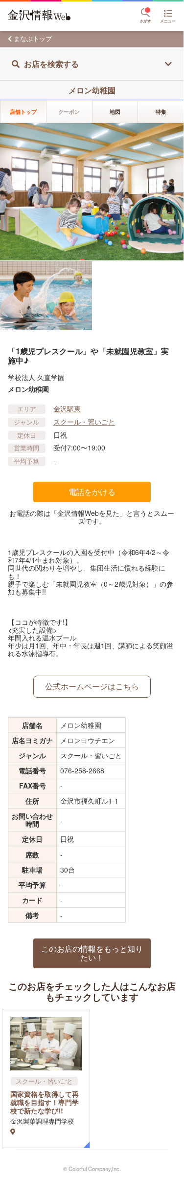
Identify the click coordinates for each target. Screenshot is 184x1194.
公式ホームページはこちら (92, 686)
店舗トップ (23, 111)
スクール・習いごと (84, 421)
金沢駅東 (67, 408)
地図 (115, 111)
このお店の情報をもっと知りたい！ (92, 953)
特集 (161, 111)
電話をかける (92, 491)
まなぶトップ (33, 38)
